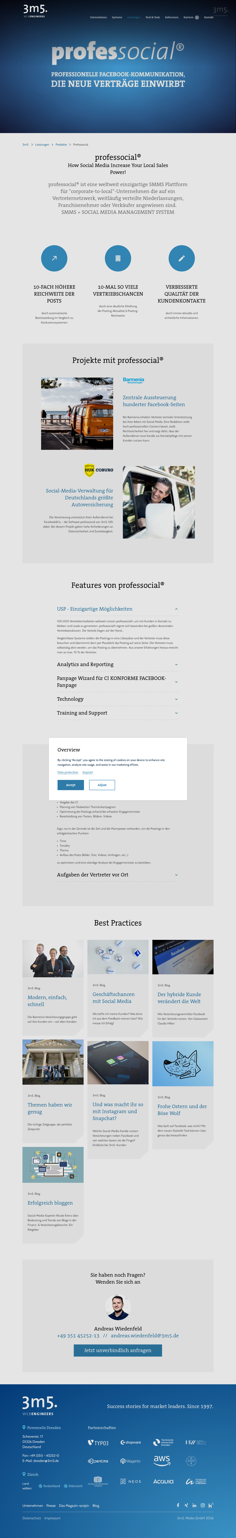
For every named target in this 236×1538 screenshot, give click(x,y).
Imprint (87, 772)
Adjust (102, 785)
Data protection (68, 772)
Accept (70, 785)
